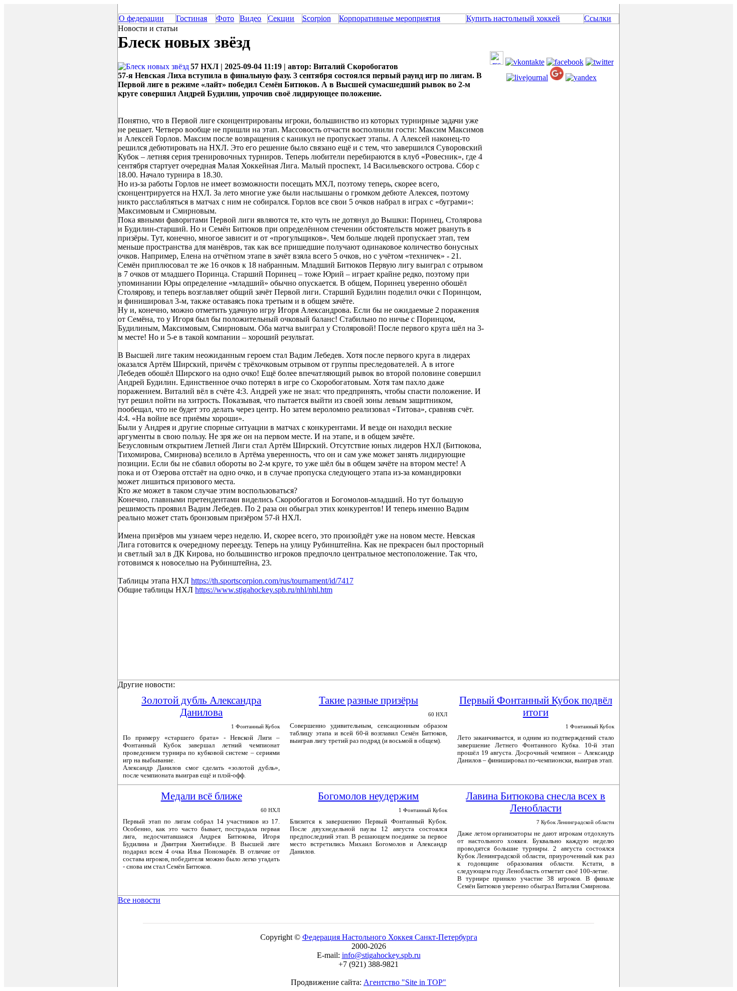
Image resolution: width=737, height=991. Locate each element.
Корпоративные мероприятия (389, 18)
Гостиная (191, 18)
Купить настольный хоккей (513, 18)
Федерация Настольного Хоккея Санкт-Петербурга (389, 937)
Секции (281, 18)
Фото (225, 18)
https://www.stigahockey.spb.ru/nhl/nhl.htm (263, 589)
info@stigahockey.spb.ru (381, 955)
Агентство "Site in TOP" (404, 982)
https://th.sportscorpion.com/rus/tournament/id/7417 (272, 580)
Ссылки (597, 18)
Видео (250, 18)
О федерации (141, 18)
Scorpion (316, 18)
